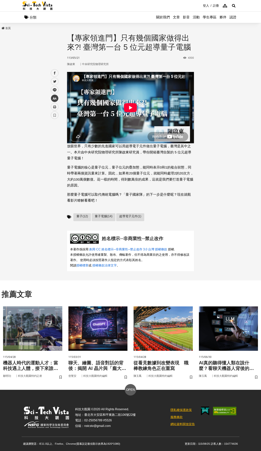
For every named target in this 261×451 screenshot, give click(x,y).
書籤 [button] (54, 115)
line (53, 90)
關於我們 (163, 17)
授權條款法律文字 (104, 265)
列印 (54, 107)
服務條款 (176, 417)
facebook (54, 73)
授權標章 (82, 265)
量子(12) (82, 216)
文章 (176, 17)
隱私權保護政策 (181, 410)
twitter (54, 81)
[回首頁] (37, 5)
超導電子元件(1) (130, 216)
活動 (196, 17)
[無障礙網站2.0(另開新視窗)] (224, 411)
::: (200, 5)
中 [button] (54, 98)
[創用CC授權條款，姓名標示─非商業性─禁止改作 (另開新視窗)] (85, 239)
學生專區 (209, 17)
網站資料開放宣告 (182, 424)
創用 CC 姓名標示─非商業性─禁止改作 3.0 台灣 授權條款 (128, 249)
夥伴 (223, 17)
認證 (232, 17)
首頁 (8, 28)
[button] (233, 5)
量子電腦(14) (103, 216)
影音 (186, 17)
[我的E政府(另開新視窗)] (205, 411)
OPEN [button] (130, 389)
